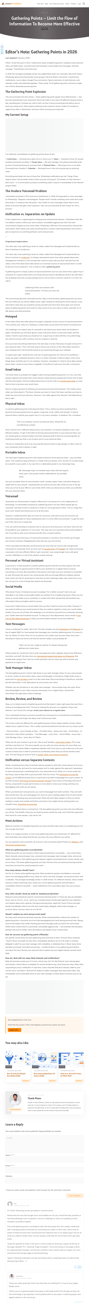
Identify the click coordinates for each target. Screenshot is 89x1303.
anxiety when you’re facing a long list (53, 754)
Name (9, 1155)
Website (8, 1176)
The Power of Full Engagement (31, 781)
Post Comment (75, 1196)
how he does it (23, 679)
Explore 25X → (14, 1030)
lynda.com (25, 257)
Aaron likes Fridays (63, 742)
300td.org (75, 842)
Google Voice (49, 549)
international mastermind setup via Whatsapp (55, 656)
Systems (44, 28)
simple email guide (67, 381)
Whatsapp (64, 629)
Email (9, 1166)
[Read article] (15, 1099)
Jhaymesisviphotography (15, 845)
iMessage (77, 629)
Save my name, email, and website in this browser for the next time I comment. (39, 1190)
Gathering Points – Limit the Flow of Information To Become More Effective (44, 21)
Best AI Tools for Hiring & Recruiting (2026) (16, 1074)
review (48, 781)
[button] (2, 47)
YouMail (62, 549)
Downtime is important (27, 804)
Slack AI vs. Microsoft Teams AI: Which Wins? (70, 1074)
